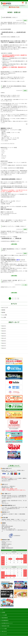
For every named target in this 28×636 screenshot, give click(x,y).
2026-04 (4, 330)
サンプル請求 (4, 628)
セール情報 (4, 317)
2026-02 (4, 335)
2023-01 (4, 348)
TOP (2, 609)
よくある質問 (4, 615)
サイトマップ (4, 634)
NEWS (3, 8)
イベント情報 (24, 284)
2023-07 (4, 345)
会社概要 (3, 612)
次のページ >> (18, 298)
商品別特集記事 (5, 617)
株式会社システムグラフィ (7, 541)
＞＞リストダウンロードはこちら (7, 143)
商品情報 (3, 312)
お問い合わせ (4, 631)
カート (23, 4)
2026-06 (4, 328)
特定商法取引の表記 (5, 626)
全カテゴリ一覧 (5, 307)
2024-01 (4, 343)
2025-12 (4, 338)
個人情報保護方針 (16, 535)
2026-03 (4, 333)
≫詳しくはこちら (5, 503)
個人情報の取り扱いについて (7, 623)
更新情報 (25, 20)
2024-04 (4, 340)
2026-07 (4, 325)
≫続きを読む (14, 244)
